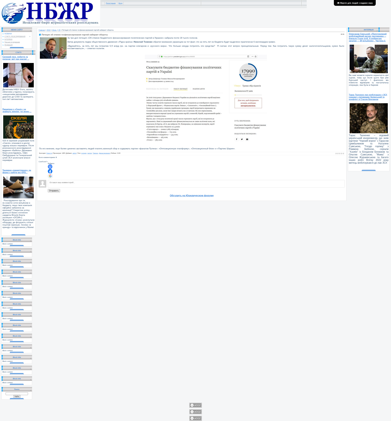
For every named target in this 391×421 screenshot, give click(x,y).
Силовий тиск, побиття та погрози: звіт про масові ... (15, 58)
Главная (42, 30)
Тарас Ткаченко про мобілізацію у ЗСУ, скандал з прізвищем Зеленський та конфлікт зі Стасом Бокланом (368, 97)
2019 (48, 30)
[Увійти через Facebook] (50, 171)
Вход (120, 3)
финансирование (104, 153)
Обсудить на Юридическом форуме (192, 195)
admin (74, 153)
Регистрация (111, 3)
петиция (83, 153)
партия (89, 153)
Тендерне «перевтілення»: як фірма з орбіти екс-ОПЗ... (16, 171)
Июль (54, 30)
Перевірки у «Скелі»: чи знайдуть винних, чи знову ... (16, 110)
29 (59, 30)
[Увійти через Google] (50, 176)
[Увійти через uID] (50, 166)
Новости (49, 153)
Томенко (95, 153)
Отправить (54, 191)
